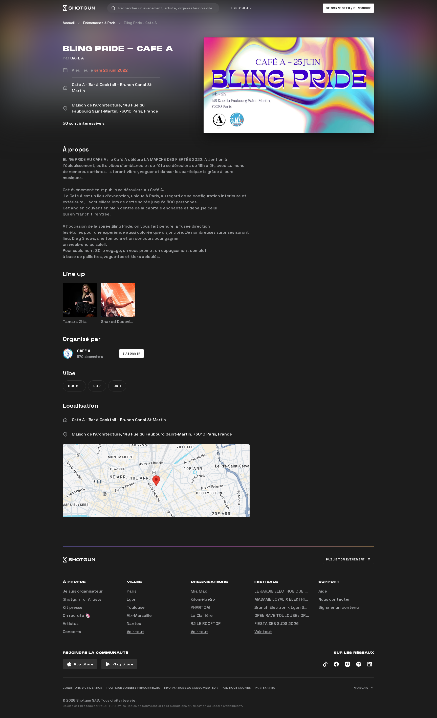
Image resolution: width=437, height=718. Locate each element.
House (74, 386)
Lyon (132, 599)
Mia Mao (199, 591)
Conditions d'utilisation (82, 688)
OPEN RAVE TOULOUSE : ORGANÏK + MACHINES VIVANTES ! (308, 615)
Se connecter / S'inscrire (348, 8)
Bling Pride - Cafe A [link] (140, 22)
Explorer (239, 8)
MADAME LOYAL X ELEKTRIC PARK (286, 599)
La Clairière (202, 615)
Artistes (70, 623)
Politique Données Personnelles (133, 688)
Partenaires (265, 688)
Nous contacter (334, 599)
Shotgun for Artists (82, 599)
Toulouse (136, 607)
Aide (322, 591)
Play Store (123, 664)
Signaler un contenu (338, 607)
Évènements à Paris (99, 22)
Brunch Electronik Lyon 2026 (283, 607)
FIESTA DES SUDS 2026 (276, 623)
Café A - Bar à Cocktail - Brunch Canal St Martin (119, 419)
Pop (97, 386)
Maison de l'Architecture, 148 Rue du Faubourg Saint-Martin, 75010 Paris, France (152, 434)
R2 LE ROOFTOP (206, 623)
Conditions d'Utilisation (188, 706)
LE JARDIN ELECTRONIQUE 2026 (284, 591)
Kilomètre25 (203, 599)
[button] (131, 353)
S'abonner (131, 354)
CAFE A (77, 58)
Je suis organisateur (83, 591)
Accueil (69, 22)
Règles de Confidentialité (146, 706)
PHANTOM (200, 607)
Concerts (72, 631)
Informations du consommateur (191, 688)
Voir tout (135, 631)
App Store (83, 664)
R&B (117, 386)
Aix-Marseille (139, 615)
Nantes (134, 623)
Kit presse (72, 607)
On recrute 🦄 (76, 615)
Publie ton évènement (345, 559)
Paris (131, 591)
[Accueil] (79, 8)
